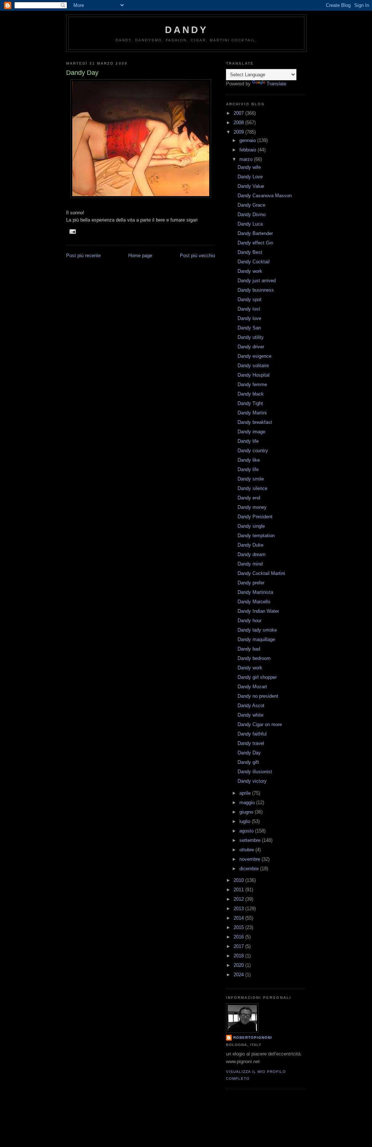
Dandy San (249, 328)
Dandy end (249, 497)
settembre (250, 840)
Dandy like (249, 460)
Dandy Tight (250, 403)
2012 (239, 899)
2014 (239, 918)
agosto (247, 831)
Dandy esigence (254, 356)
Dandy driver (251, 346)
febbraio (248, 150)
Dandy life (248, 441)
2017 (239, 946)
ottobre (247, 849)
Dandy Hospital (254, 375)
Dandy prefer (251, 582)
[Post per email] (72, 231)
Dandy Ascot (251, 705)
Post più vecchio (197, 255)
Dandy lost (249, 309)
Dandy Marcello (254, 601)
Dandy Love (250, 176)
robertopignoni (252, 1037)
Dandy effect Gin (255, 243)
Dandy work (250, 271)
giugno (247, 812)
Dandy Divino (252, 214)
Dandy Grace (251, 205)
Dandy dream (252, 554)
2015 (239, 927)
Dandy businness (256, 290)
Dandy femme (252, 384)
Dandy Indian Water (258, 611)
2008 (239, 122)
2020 (239, 965)
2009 (239, 132)
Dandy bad (249, 649)
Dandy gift (248, 762)
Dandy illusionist (255, 771)
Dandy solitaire (253, 365)
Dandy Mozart (252, 686)
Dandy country (253, 450)
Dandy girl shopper (257, 677)
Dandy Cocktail (254, 261)
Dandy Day (249, 752)
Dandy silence (252, 488)
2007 (239, 113)
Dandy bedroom (254, 658)
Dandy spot (250, 299)
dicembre (249, 868)
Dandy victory (252, 781)
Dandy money (252, 507)
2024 (239, 974)
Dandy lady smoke (257, 630)
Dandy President (255, 516)
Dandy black (251, 394)
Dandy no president (258, 696)
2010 (239, 880)
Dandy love (249, 318)
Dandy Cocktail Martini (261, 573)
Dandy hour (250, 620)
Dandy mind (250, 564)
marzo (246, 159)
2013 (239, 908)
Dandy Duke (250, 545)
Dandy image (251, 431)
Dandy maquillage (256, 639)
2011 (239, 889)
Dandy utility (251, 337)
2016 (239, 937)
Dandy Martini (252, 413)
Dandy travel (251, 743)
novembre (250, 859)
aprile (245, 793)
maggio (247, 802)
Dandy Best (250, 252)
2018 (239, 955)
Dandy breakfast (255, 422)
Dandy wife (249, 167)
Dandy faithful (252, 734)
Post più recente (83, 255)
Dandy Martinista (255, 592)
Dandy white (250, 715)
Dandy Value (251, 186)
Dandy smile (251, 479)
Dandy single (251, 526)
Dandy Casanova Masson (265, 195)
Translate (276, 83)
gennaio (248, 140)
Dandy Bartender (255, 233)
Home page (140, 255)
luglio (245, 821)
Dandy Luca (250, 224)
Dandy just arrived (257, 280)
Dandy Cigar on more (260, 724)
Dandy (186, 29)
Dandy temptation (256, 535)
